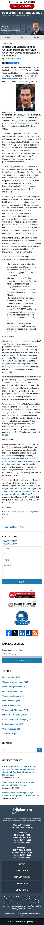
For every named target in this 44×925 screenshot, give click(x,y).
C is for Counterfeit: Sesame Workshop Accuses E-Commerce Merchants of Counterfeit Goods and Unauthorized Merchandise (19, 770)
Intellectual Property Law (15, 715)
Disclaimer (22, 871)
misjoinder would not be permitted (17, 364)
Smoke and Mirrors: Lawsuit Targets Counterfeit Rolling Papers (18, 783)
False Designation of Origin (16, 720)
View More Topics (10, 734)
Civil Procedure (11, 729)
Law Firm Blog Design (21, 922)
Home (7, 37)
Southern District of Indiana (20, 461)
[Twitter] (15, 633)
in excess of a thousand (17, 355)
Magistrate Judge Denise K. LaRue (17, 459)
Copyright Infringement (15, 682)
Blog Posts (22, 890)
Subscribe (22, 660)
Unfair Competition (13, 691)
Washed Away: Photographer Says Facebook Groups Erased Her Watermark (20, 794)
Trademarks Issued (13, 696)
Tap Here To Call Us (22, 6)
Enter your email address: (13, 650)
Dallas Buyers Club (23, 123)
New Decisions (11, 701)
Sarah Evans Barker (24, 486)
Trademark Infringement (15, 710)
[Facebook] (9, 633)
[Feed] (35, 633)
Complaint (6, 507)
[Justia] (28, 633)
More (36, 37)
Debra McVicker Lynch (27, 491)
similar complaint (16, 169)
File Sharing (29, 512)
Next (23, 527)
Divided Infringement (17, 512)
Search (39, 750)
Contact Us (22, 37)
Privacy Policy (22, 877)
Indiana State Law (12, 724)
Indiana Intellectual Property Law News (22, 14)
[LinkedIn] (22, 633)
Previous (7, 527)
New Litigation (11, 677)
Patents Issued (11, 705)
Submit (22, 582)
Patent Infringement (13, 687)
